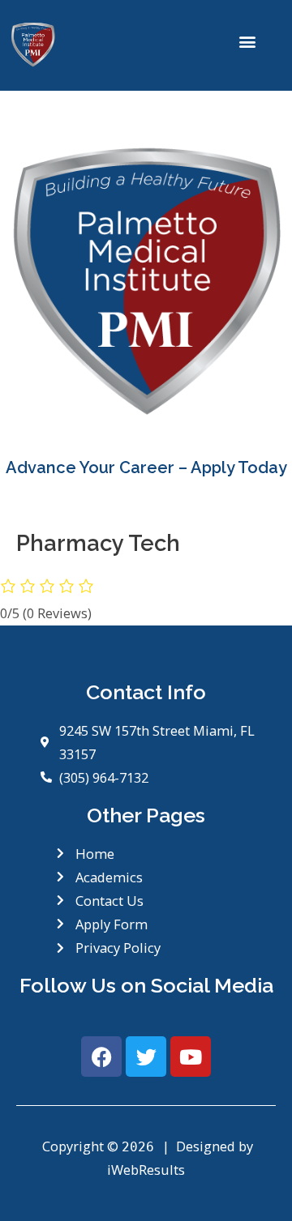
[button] (247, 41)
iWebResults (146, 1169)
